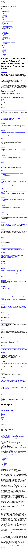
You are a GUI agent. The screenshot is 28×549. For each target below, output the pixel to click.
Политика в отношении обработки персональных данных (14, 454)
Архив (4, 40)
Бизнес (4, 39)
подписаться (3, 432)
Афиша (5, 16)
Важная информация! (8, 27)
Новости (5, 15)
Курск (4, 51)
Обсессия (3, 414)
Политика (5, 37)
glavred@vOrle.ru (20, 543)
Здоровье (5, 29)
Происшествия (6, 28)
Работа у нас (6, 13)
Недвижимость (6, 38)
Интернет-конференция (8, 24)
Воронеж (5, 50)
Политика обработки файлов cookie (9, 456)
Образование (6, 33)
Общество (5, 23)
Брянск (5, 49)
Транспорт (5, 35)
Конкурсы (5, 17)
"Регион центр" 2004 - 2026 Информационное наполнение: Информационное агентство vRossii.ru (12, 436)
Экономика (5, 43)
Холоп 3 (2, 419)
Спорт (4, 34)
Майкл (2, 416)
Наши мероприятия (7, 26)
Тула (4, 55)
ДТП (4, 22)
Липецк (5, 52)
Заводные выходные (8, 21)
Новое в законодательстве (9, 42)
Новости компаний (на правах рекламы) (12, 30)
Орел (4, 54)
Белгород (5, 47)
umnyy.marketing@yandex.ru (16, 545)
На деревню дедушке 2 (6, 421)
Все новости (6, 19)
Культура (5, 32)
